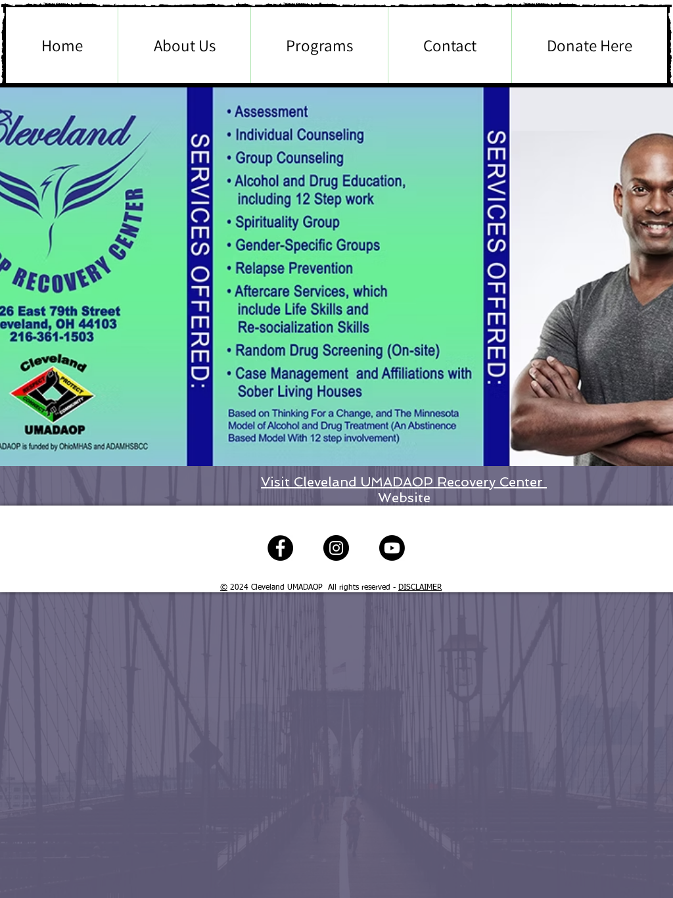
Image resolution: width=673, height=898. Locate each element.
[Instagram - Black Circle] (336, 548)
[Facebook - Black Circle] (280, 548)
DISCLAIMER (420, 588)
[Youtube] (392, 548)
